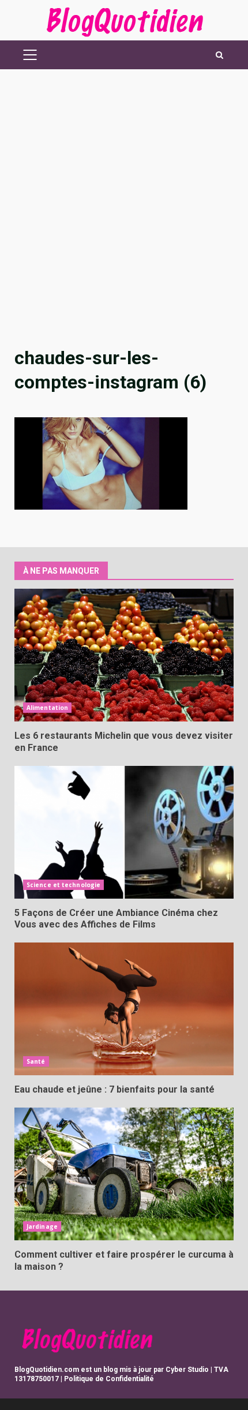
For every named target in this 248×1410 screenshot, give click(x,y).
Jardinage (42, 1226)
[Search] (219, 55)
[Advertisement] (124, 208)
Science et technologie (63, 885)
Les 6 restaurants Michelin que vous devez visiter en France (124, 655)
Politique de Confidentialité (109, 1379)
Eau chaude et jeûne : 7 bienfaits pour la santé (124, 1009)
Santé (36, 1061)
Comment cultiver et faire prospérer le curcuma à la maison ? (124, 1174)
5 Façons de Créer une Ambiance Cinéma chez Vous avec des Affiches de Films (124, 832)
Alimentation (47, 708)
